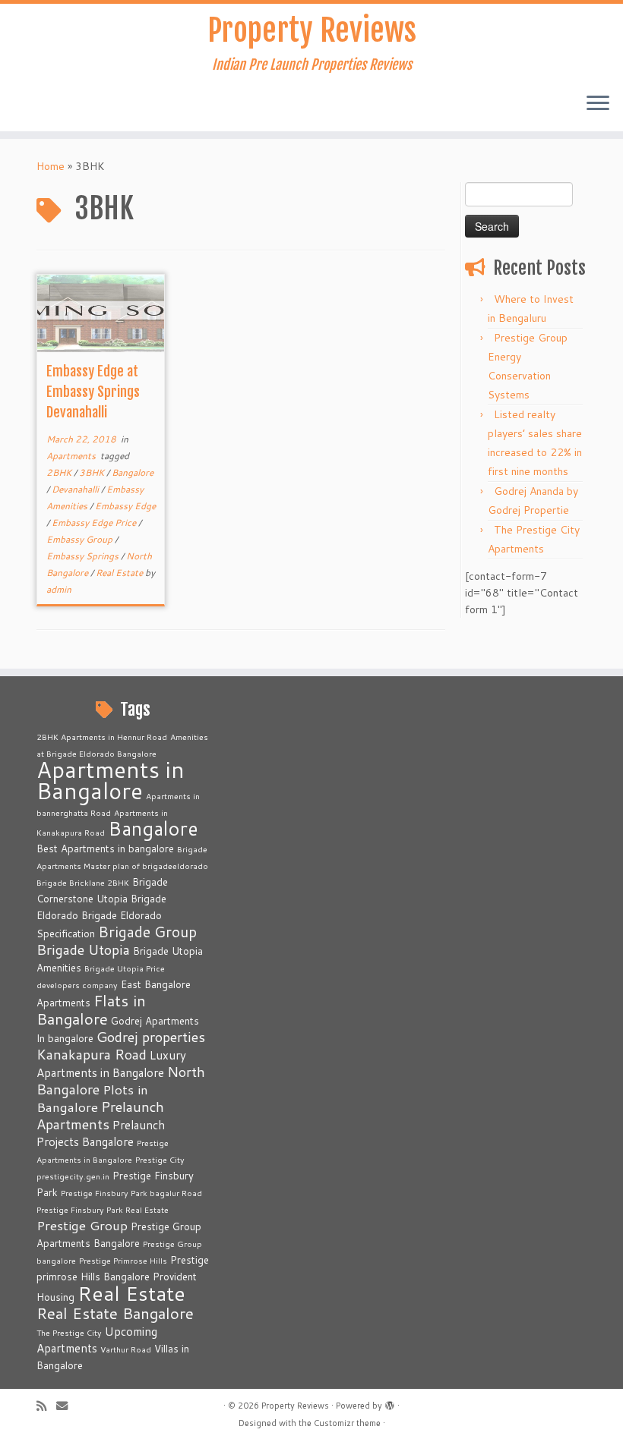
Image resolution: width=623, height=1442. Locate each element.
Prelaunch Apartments (100, 1115)
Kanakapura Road (91, 1054)
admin (58, 589)
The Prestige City (69, 1332)
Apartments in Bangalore (110, 780)
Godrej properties (150, 1037)
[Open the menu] (598, 104)
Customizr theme (347, 1423)
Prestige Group (82, 1225)
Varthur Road (125, 1349)
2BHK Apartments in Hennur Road (101, 736)
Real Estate (120, 572)
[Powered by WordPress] (389, 1402)
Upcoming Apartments (96, 1339)
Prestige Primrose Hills (123, 1260)
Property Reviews (311, 30)
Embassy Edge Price (95, 522)
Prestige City (160, 1159)
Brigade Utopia (83, 949)
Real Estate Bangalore (115, 1313)
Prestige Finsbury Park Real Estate (102, 1209)
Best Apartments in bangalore (105, 848)
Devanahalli (76, 489)
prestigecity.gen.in (72, 1176)
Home (50, 166)
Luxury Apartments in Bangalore (111, 1064)
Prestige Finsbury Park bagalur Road (131, 1192)
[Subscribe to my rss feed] (46, 1406)
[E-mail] (66, 1406)
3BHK (92, 472)
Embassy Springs (83, 555)
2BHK (60, 472)
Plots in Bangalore (92, 1098)
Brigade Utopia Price (124, 968)
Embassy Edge (125, 505)
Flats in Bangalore (91, 1010)
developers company (77, 984)
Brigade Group (147, 931)
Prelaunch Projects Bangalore (100, 1133)
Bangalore (132, 472)
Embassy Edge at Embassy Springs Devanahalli (93, 391)
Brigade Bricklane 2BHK (82, 882)
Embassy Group (80, 539)
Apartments (72, 455)
